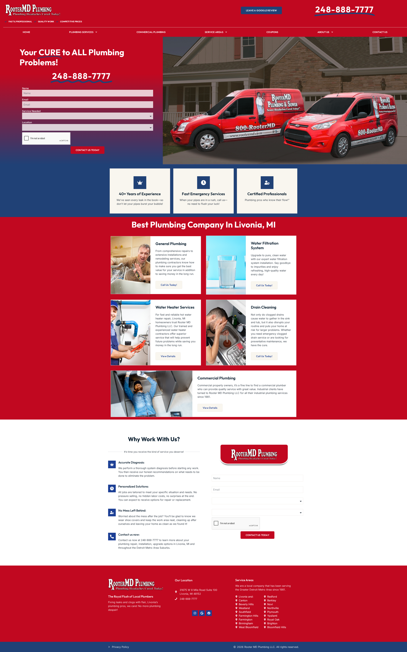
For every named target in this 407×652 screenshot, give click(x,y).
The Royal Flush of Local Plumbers (130, 596)
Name (25, 88)
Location (27, 122)
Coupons (272, 32)
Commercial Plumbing (151, 32)
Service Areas (214, 32)
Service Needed (31, 111)
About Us (323, 32)
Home (26, 32)
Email (25, 99)
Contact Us (380, 32)
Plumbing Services (81, 32)
